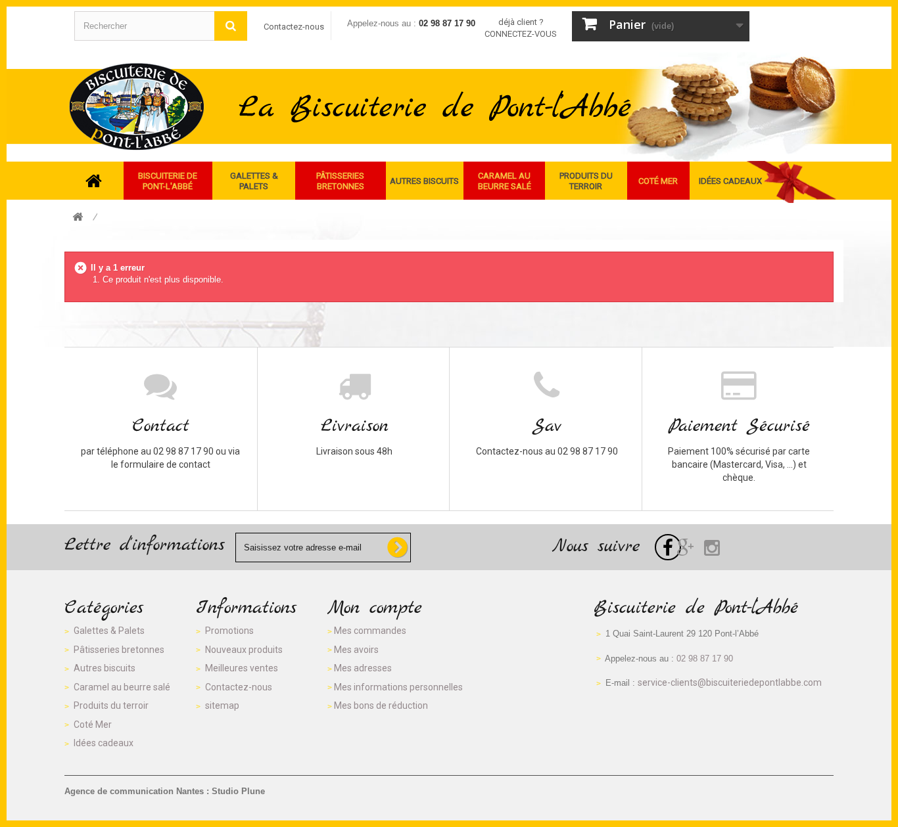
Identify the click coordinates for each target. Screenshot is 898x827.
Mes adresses (363, 668)
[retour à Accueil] (77, 218)
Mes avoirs (356, 649)
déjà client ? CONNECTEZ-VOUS (520, 28)
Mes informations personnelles (398, 687)
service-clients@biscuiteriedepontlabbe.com (730, 682)
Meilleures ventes (241, 668)
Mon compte (374, 608)
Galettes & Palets (109, 630)
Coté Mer (93, 724)
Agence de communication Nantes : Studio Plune (164, 791)
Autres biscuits (104, 668)
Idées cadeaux (103, 743)
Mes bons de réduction (381, 705)
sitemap (222, 705)
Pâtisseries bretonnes (119, 649)
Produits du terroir (111, 705)
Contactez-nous (294, 27)
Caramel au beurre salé (122, 687)
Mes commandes (370, 630)
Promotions (229, 630)
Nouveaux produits (244, 649)
